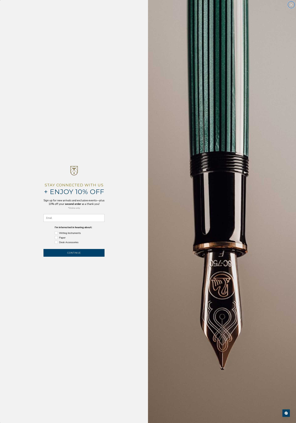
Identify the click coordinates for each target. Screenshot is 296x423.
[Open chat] (286, 413)
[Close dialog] (291, 4)
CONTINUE (74, 252)
